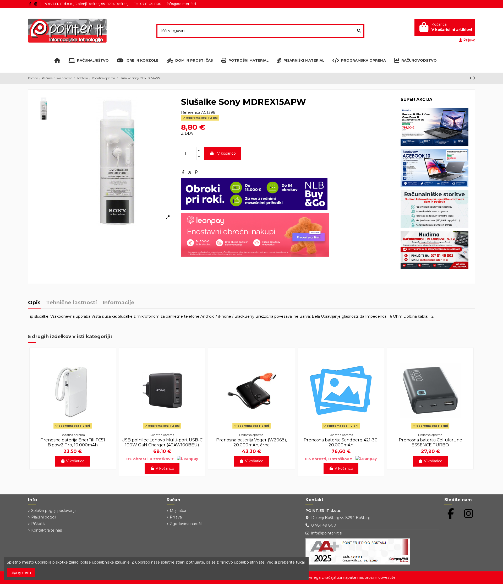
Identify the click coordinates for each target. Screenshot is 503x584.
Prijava (176, 517)
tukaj (300, 562)
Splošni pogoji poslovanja (53, 510)
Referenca (190, 112)
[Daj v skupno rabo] (183, 172)
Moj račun (179, 510)
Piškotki (38, 523)
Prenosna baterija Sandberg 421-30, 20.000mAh (341, 442)
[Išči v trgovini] (358, 30)
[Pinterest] (196, 172)
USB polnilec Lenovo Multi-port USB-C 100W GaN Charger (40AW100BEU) (162, 442)
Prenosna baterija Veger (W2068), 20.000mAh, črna (251, 442)
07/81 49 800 (323, 525)
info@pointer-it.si (181, 4)
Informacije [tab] (118, 303)
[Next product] (474, 78)
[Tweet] (190, 172)
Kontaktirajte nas (46, 530)
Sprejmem (21, 572)
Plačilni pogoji (43, 517)
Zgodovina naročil (186, 523)
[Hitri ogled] (72, 428)
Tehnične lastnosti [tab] (71, 303)
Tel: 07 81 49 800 (148, 4)
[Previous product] (471, 78)
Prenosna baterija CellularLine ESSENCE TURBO (430, 442)
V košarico (226, 153)
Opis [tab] (34, 303)
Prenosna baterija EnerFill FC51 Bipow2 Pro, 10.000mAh (72, 442)
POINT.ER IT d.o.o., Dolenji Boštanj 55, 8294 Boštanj (86, 4)
